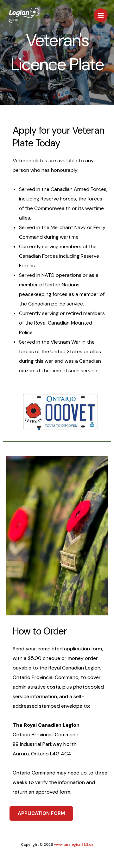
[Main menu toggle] (101, 15)
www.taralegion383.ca (73, 844)
